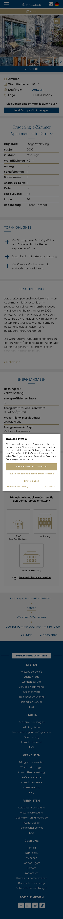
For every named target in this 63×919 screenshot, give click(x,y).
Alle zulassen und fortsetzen (31, 466)
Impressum (51, 487)
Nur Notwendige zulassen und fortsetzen (31, 473)
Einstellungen (31, 480)
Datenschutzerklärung (17, 487)
